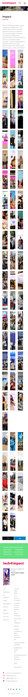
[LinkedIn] (20, 538)
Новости (5, 607)
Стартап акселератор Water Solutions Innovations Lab (17, 634)
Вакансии (6, 619)
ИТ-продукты (6, 596)
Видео (5, 610)
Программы (6, 592)
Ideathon (16, 626)
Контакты (6, 616)
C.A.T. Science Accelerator (17, 598)
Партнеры (6, 613)
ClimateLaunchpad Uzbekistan (19, 643)
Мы (4, 589)
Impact (5, 600)
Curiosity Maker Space (16, 591)
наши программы (7, 47)
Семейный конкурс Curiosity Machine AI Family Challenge (17, 609)
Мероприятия (7, 603)
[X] (8, 538)
